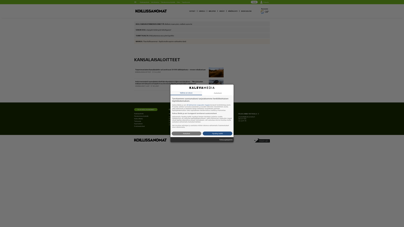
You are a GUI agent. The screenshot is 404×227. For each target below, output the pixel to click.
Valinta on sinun (186, 93)
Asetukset (186, 133)
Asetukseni (218, 93)
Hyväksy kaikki (217, 133)
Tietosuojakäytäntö (226, 140)
